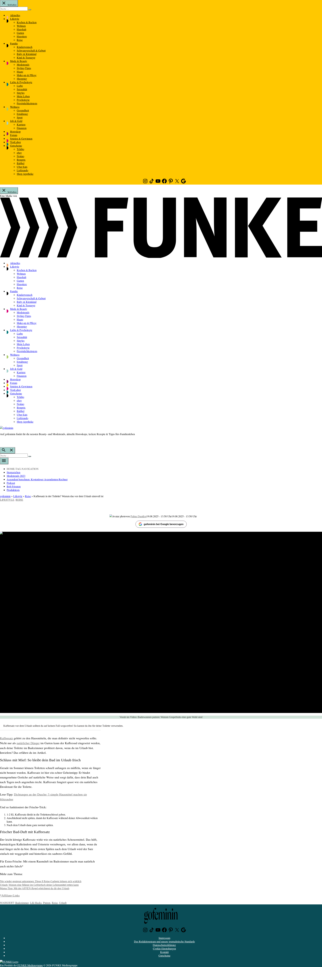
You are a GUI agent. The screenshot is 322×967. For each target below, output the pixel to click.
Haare (20, 71)
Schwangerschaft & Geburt (31, 50)
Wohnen (21, 26)
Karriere (21, 124)
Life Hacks (36, 902)
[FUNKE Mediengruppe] (9, 961)
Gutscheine (16, 145)
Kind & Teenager (26, 57)
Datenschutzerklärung (164, 945)
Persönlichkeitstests (27, 103)
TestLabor (15, 142)
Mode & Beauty (18, 61)
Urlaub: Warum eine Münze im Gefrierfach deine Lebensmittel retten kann (39, 884)
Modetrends (23, 64)
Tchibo (20, 149)
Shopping (22, 78)
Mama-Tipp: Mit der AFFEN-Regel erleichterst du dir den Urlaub (34, 888)
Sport (19, 117)
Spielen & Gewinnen (21, 138)
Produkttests (13, 490)
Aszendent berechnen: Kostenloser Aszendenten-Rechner (37, 479)
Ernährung (22, 114)
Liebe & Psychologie (21, 82)
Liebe (20, 85)
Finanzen (21, 128)
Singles (20, 92)
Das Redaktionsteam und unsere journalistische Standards (164, 941)
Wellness (14, 107)
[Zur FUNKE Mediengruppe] (161, 257)
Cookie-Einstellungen (164, 948)
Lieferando (22, 170)
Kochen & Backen (27, 22)
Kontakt (164, 952)
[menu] (4, 461)
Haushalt (21, 29)
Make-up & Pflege (26, 75)
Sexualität (22, 89)
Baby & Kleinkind (26, 54)
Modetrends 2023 (16, 476)
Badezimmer (22, 902)
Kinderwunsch (24, 47)
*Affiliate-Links (10, 895)
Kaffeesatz (6, 738)
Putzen (46, 902)
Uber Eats (22, 166)
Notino (20, 156)
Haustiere (22, 36)
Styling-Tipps (24, 68)
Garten (20, 33)
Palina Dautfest (138, 516)
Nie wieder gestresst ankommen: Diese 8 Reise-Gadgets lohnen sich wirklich (40, 881)
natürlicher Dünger (28, 743)
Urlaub (63, 902)
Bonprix (21, 159)
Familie (14, 43)
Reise (20, 40)
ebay (19, 152)
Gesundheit (23, 110)
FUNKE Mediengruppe (30, 965)
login (1, 440)
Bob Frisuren (14, 486)
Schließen (12, 4)
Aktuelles (15, 15)
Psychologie (23, 100)
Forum (13, 135)
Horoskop (15, 131)
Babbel (20, 163)
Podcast (11, 483)
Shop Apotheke (25, 174)
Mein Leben (23, 96)
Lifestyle (14, 18)
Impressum (164, 938)
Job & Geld (16, 121)
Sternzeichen (13, 472)
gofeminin (5, 496)
